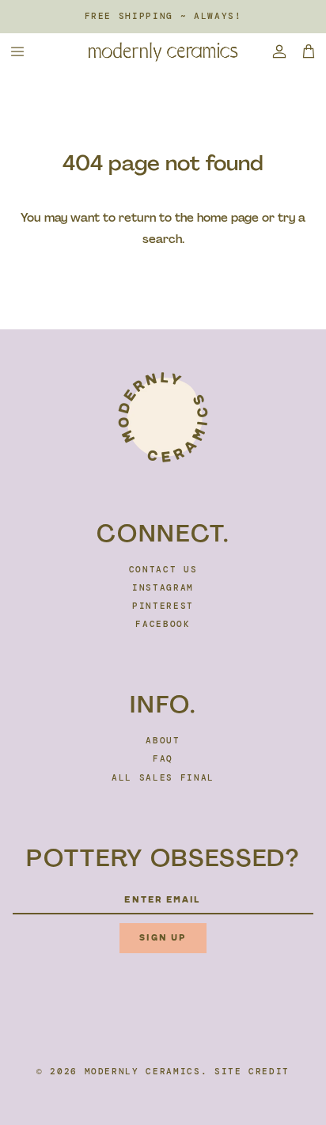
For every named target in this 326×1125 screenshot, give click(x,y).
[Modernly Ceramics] (163, 51)
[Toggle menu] (17, 51)
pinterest (163, 605)
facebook (162, 623)
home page (228, 218)
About (163, 740)
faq (163, 758)
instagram (163, 587)
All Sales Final (163, 777)
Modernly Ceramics (143, 1071)
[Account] (273, 51)
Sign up (162, 938)
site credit (252, 1071)
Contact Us (163, 569)
